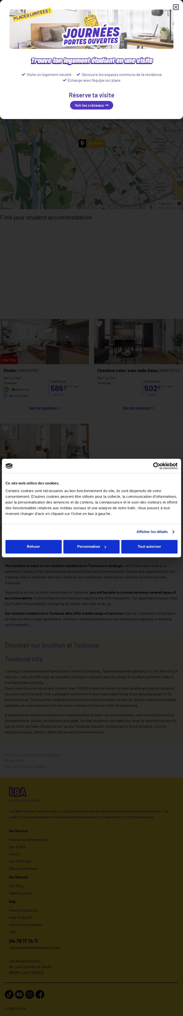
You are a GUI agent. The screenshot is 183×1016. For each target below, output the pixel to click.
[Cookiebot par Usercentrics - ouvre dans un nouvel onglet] (157, 465)
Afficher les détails (152, 532)
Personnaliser (88, 546)
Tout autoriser (149, 546)
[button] (175, 7)
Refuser (33, 546)
